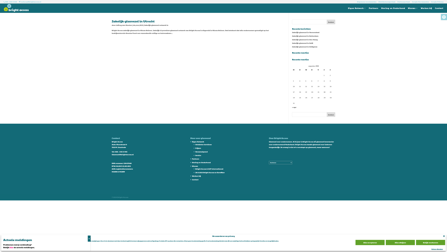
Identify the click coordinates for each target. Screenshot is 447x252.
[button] (444, 17)
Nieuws (412, 8)
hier (11, 247)
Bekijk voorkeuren (430, 242)
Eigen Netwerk (356, 8)
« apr (294, 107)
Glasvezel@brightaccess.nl (123, 154)
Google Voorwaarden (420, 2)
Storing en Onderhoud (393, 8)
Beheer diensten (437, 249)
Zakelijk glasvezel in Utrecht (133, 21)
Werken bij (426, 8)
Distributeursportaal (387, 2)
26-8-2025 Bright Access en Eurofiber (210, 172)
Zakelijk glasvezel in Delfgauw (304, 47)
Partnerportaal (404, 2)
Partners (373, 8)
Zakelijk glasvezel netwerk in (156, 25)
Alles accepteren (370, 242)
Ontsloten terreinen (203, 144)
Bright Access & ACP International (209, 169)
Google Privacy (437, 2)
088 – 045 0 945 (121, 151)
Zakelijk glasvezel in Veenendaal (305, 32)
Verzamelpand (201, 151)
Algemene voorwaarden (366, 2)
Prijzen (198, 148)
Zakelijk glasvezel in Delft (302, 43)
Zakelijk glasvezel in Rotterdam (305, 36)
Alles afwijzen (400, 242)
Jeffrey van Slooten (124, 25)
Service (198, 155)
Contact (439, 8)
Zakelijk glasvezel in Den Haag (305, 39)
